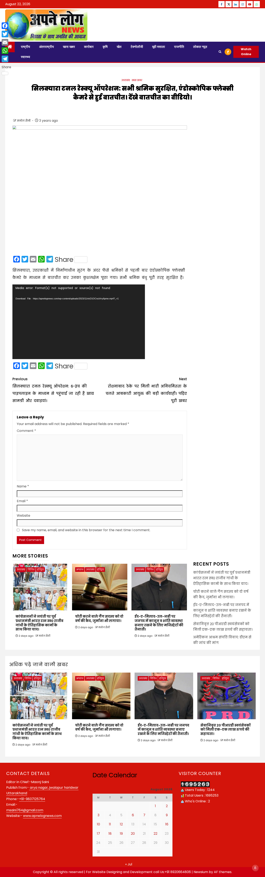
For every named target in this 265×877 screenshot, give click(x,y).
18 (110, 833)
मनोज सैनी (24, 121)
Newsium (201, 872)
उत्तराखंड (125, 80)
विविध (31, 569)
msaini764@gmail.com (24, 810)
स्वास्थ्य (25, 57)
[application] (78, 321)
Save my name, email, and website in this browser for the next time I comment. (86, 530)
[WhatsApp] (6, 50)
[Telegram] (6, 59)
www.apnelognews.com (42, 815)
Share (64, 259)
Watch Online (246, 51)
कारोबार (89, 47)
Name (23, 486)
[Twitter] (6, 34)
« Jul (128, 864)
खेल (119, 47)
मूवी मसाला (158, 47)
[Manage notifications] (255, 868)
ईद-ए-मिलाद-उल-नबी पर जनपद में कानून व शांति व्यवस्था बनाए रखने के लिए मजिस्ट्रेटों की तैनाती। (159, 623)
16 (166, 824)
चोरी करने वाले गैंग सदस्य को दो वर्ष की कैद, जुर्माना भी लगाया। (99, 618)
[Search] (220, 52)
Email (22, 501)
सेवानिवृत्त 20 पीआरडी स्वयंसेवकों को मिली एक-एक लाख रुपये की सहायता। (225, 729)
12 (121, 824)
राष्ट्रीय (25, 47)
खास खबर (69, 47)
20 (133, 833)
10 (98, 824)
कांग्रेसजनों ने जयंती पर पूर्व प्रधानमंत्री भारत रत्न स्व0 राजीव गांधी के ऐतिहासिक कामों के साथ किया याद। (39, 623)
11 (110, 824)
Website (23, 515)
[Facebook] (6, 26)
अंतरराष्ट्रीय (46, 47)
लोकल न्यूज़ (200, 47)
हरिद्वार (40, 569)
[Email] (6, 42)
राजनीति (179, 47)
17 (98, 833)
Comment (26, 430)
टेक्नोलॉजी (137, 47)
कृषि (105, 47)
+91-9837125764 (32, 799)
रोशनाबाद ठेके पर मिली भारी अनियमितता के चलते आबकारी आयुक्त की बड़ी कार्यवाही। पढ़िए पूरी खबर (146, 390)
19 (121, 833)
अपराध (79, 569)
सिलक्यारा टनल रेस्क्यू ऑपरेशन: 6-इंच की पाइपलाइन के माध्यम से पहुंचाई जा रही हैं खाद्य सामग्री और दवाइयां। (53, 390)
